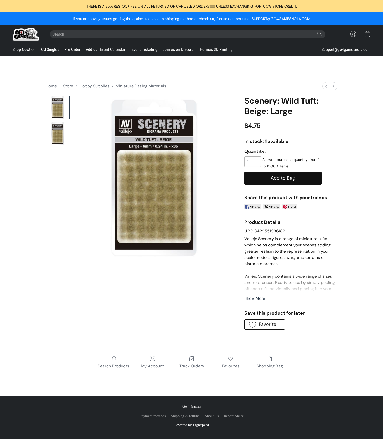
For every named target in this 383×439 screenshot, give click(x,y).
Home (51, 86)
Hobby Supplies (94, 86)
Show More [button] (254, 298)
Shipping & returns (185, 416)
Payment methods (153, 416)
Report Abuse (234, 416)
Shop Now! (22, 49)
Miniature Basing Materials (141, 86)
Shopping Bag (270, 366)
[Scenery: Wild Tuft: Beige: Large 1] (58, 133)
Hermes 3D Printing (216, 49)
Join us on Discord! (179, 49)
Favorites (230, 366)
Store (68, 86)
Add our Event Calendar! (106, 49)
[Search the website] (319, 33)
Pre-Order (72, 49)
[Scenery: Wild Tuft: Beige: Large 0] (58, 107)
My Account (152, 366)
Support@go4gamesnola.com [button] (346, 49)
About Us (212, 416)
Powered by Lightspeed (191, 425)
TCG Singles (49, 49)
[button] (26, 34)
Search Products (113, 366)
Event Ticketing (144, 49)
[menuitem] (326, 86)
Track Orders (191, 366)
